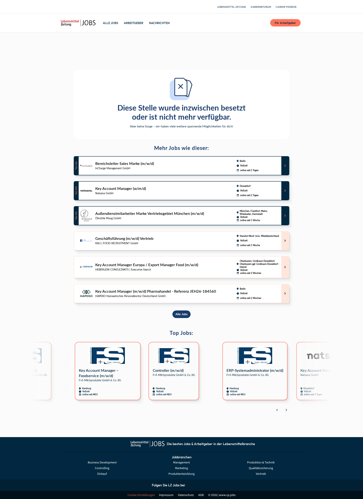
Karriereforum (261, 6)
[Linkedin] (207, 485)
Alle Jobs (110, 23)
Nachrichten (159, 23)
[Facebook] (190, 485)
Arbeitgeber (133, 23)
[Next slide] (286, 410)
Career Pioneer (286, 6)
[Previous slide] (277, 410)
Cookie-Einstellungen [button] (141, 495)
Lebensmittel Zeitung (231, 6)
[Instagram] (199, 485)
